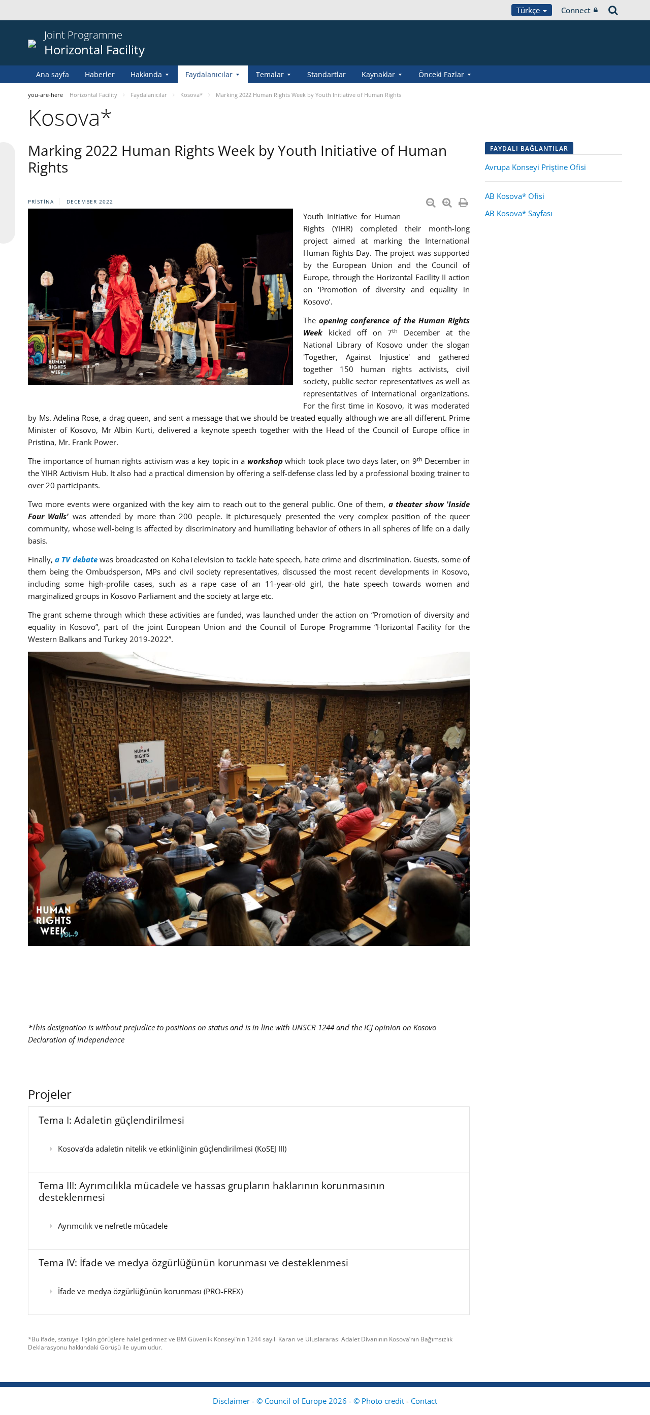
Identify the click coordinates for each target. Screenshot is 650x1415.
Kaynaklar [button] (378, 74)
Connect (576, 10)
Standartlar (326, 74)
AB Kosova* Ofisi (514, 196)
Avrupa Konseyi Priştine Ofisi (535, 167)
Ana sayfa (52, 74)
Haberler (100, 74)
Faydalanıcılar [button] (209, 74)
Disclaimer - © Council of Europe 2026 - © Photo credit (309, 1401)
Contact (424, 1401)
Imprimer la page (464, 200)
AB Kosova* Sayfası (518, 213)
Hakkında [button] (146, 74)
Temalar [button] (270, 74)
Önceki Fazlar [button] (441, 74)
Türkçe (529, 10)
